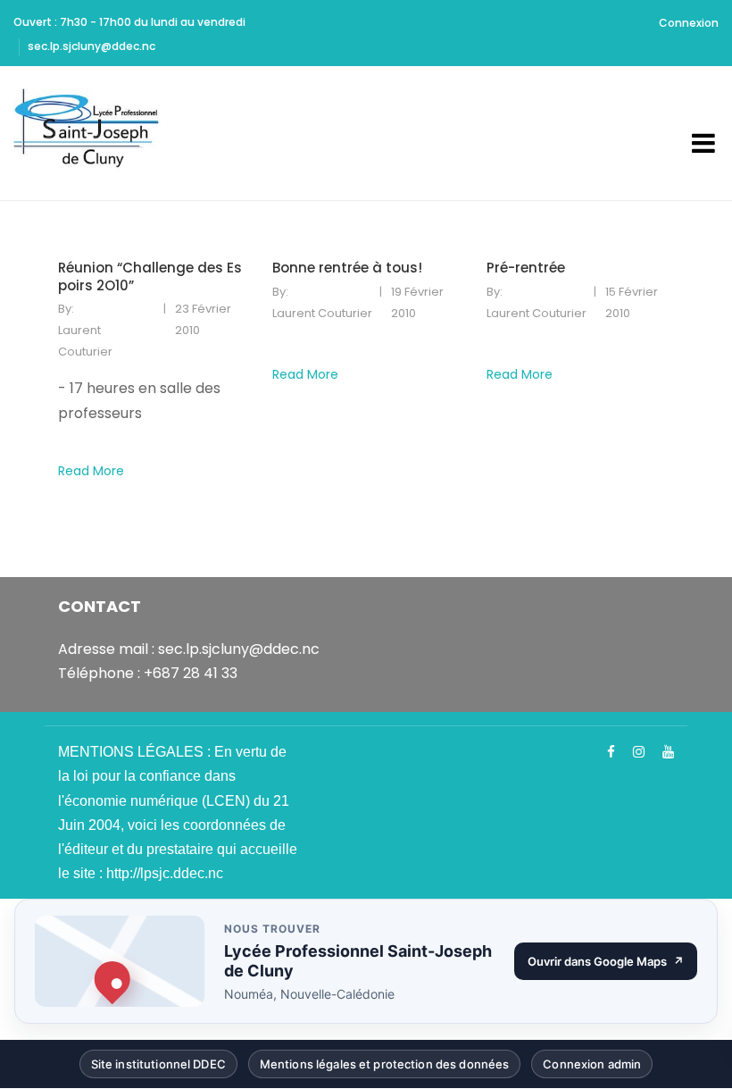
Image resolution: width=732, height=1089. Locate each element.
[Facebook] (611, 752)
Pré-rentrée (526, 268)
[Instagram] (639, 752)
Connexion (689, 22)
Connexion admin (592, 1067)
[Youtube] (668, 752)
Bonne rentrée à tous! (347, 268)
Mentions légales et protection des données (384, 1067)
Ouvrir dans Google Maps (612, 965)
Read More (91, 471)
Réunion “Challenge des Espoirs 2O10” (150, 276)
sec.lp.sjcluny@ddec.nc (91, 46)
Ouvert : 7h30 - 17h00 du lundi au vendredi (129, 21)
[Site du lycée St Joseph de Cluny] (92, 133)
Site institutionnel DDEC (158, 1067)
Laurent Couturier (85, 341)
